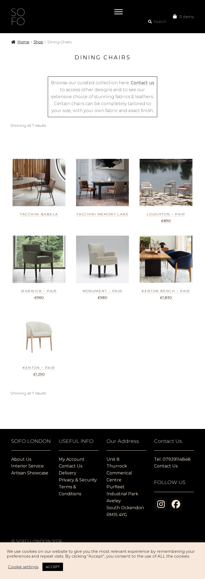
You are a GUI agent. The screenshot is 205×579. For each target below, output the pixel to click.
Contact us (142, 82)
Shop (38, 42)
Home (23, 42)
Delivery (67, 473)
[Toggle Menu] (118, 11)
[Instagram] (161, 504)
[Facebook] (175, 504)
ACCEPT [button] (53, 567)
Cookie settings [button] (23, 567)
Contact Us (70, 466)
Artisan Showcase (29, 473)
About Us (21, 459)
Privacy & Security (78, 479)
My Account (72, 459)
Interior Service (27, 466)
